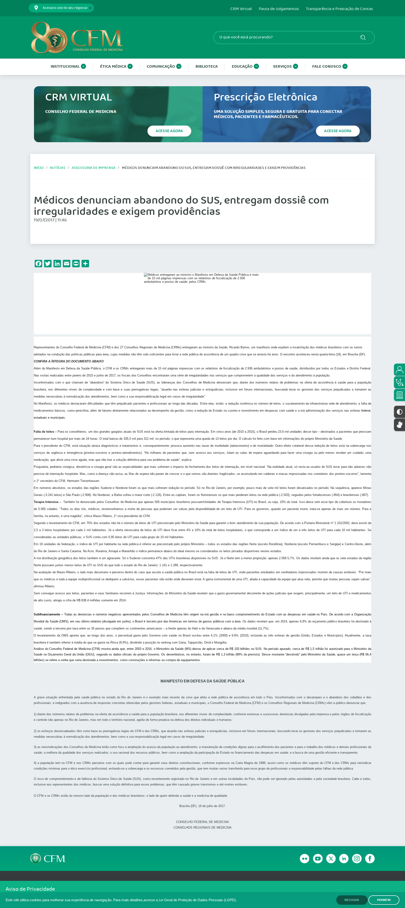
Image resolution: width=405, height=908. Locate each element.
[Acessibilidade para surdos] (399, 424)
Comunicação (161, 66)
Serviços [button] (282, 66)
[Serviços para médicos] (399, 382)
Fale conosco (326, 66)
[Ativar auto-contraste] (399, 412)
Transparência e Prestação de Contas (339, 9)
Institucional (65, 66)
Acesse (169, 131)
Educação (242, 66)
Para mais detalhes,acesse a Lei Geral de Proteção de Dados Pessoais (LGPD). (175, 900)
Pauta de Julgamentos (279, 9)
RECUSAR (352, 900)
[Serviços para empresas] (399, 395)
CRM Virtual (241, 9)
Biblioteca (206, 66)
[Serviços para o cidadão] (399, 370)
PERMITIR (384, 900)
